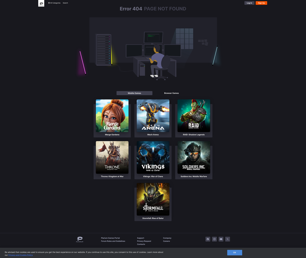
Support (140, 238)
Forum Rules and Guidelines (113, 241)
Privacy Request (144, 241)
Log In (249, 3)
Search (65, 3)
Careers (166, 241)
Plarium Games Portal (110, 238)
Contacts (141, 244)
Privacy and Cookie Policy (20, 255)
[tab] (134, 93)
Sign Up (261, 3)
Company (167, 238)
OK (234, 252)
